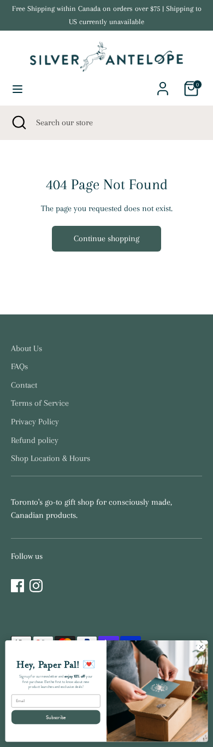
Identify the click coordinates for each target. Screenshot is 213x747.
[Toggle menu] (17, 88)
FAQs (19, 366)
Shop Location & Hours (50, 458)
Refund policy (34, 440)
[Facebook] (17, 585)
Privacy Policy (35, 422)
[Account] (163, 84)
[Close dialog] (201, 647)
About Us (26, 348)
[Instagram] (36, 585)
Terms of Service (40, 403)
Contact (24, 385)
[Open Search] (18, 122)
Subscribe (56, 717)
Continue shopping (106, 238)
